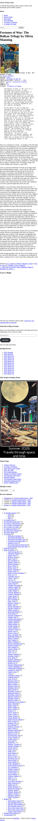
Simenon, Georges (13, 744)
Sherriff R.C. (12, 742)
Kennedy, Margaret (14, 659)
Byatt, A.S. (11, 575)
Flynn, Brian (12, 613)
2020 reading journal (14, 801)
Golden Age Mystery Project (13, 474)
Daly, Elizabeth (12, 599)
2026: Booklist (8, 20)
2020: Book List (9, 361)
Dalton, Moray (12, 598)
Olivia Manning (8, 76)
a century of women (14, 86)
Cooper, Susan (12, 596)
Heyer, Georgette (13, 635)
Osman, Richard (13, 718)
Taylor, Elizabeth (13, 764)
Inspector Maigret (9, 477)
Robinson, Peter (13, 732)
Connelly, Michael (13, 594)
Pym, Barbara (12, 725)
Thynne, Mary (12, 772)
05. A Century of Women (14, 263)
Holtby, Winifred (13, 642)
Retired (6, 799)
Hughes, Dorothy (13, 645)
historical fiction (20, 81)
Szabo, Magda (12, 762)
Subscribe (5, 340)
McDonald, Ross (13, 693)
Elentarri (6, 505)
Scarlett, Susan (12, 739)
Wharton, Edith (12, 790)
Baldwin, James (13, 557)
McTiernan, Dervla (13, 695)
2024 (9, 515)
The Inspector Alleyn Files (12, 475)
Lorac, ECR (11, 679)
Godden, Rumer (13, 626)
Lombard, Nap (12, 677)
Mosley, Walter (12, 707)
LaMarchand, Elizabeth (15, 668)
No (8, 84)
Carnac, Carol (12, 578)
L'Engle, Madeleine (14, 666)
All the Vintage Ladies (7, 2)
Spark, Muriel (12, 753)
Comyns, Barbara (13, 592)
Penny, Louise (12, 721)
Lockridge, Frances (14, 675)
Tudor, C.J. (11, 778)
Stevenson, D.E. (13, 758)
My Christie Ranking (10, 472)
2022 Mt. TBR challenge (15, 804)
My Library (7, 19)
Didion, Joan (12, 605)
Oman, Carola (12, 714)
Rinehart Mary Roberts (11, 813)
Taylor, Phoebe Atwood (15, 765)
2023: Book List (9, 356)
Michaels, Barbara (13, 696)
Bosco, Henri (12, 566)
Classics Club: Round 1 (15, 811)
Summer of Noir (13, 543)
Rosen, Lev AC (12, 734)
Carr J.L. (10, 580)
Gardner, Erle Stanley (14, 619)
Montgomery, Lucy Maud (16, 702)
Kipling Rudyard (13, 661)
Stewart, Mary (12, 760)
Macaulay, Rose (13, 681)
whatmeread (7, 498)
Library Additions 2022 (11, 482)
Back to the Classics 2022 (16, 810)
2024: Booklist (8, 354)
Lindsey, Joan (12, 672)
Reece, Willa (12, 728)
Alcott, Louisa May (14, 552)
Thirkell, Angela (13, 769)
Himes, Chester (12, 638)
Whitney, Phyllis (13, 794)
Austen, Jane (12, 555)
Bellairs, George (13, 562)
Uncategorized (8, 815)
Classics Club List (9, 465)
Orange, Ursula (12, 716)
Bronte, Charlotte (13, 569)
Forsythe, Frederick (14, 615)
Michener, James (13, 698)
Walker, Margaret (13, 787)
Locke (10, 674)
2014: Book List (9, 372)
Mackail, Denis (12, 682)
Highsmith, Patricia (14, 636)
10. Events (7, 534)
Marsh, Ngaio (12, 689)
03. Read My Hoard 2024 (12, 522)
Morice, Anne (12, 705)
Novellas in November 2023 (16, 541)
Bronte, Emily (12, 571)
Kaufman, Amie (13, 656)
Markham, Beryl (13, 688)
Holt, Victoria (12, 640)
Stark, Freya (11, 755)
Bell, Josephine (12, 560)
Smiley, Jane (11, 749)
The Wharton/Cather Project (12, 479)
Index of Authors (9, 550)
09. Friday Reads (9, 532)
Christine (10, 265)
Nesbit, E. (11, 711)
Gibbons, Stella (12, 622)
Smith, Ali (11, 751)
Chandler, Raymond (14, 585)
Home (6, 15)
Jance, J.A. (11, 652)
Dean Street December (15, 538)
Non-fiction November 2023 (16, 539)
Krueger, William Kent (15, 665)
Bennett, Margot (13, 564)
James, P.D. (11, 651)
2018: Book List (9, 365)
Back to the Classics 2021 (16, 808)
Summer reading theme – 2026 (23, 498)
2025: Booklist (8, 352)
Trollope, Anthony (13, 776)
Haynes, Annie (12, 633)
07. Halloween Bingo (10, 529)
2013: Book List (9, 373)
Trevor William (12, 774)
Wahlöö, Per (11, 785)
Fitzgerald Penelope (14, 612)
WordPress (16, 818)
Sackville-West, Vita (14, 735)
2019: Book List (9, 363)
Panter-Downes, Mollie (15, 719)
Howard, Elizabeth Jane (15, 643)
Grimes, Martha (12, 628)
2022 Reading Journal (14, 806)
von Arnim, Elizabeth (14, 781)
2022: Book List (9, 358)
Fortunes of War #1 (14, 78)
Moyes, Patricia (12, 709)
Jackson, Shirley (13, 649)
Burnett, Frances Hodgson (16, 573)
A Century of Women (10, 22)
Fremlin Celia (12, 617)
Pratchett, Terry (12, 723)
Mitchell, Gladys (13, 700)
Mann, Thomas (12, 684)
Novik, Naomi (12, 712)
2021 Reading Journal (14, 802)
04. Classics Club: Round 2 (12, 523)
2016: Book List (9, 368)
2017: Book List (9, 366)
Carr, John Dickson (14, 582)
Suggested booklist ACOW (12, 481)
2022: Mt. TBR (8, 470)
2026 (9, 518)
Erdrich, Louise (12, 610)
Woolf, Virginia (12, 797)
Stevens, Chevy (12, 757)
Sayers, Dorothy (13, 737)
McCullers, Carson (13, 691)
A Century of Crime (10, 24)
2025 (9, 516)
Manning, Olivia (27, 263)
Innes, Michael (12, 647)
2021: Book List (9, 359)
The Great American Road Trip (17, 545)
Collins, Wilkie (12, 590)
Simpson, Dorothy (13, 746)
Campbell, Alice (13, 576)
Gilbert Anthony (13, 624)
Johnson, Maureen (13, 654)
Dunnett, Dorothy (13, 608)
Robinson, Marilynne (14, 730)
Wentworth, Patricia (14, 788)
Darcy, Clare (12, 601)
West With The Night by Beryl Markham (13, 267)
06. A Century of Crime (11, 527)
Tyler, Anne (11, 779)
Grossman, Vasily (13, 629)
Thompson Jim (12, 771)
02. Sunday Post (9, 520)
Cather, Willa (12, 583)
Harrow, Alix (12, 631)
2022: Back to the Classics (12, 468)
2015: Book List (9, 370)
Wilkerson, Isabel (13, 795)
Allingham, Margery (14, 553)
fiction (8, 81)
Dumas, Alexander (13, 606)
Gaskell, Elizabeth (13, 621)
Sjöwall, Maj (12, 748)
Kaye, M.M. (11, 658)
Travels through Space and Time (18, 546)
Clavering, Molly (13, 589)
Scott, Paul (11, 741)
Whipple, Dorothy (13, 792)
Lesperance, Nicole (14, 670)
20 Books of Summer (14, 536)
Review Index (8, 17)
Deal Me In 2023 (9, 548)
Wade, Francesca (13, 783)
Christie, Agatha (13, 587)
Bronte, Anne (12, 568)
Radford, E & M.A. (14, 726)
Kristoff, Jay (11, 663)
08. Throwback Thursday (12, 530)
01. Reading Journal (10, 513)
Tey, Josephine (12, 767)
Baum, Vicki (12, 559)
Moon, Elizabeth (13, 704)
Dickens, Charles (13, 603)
